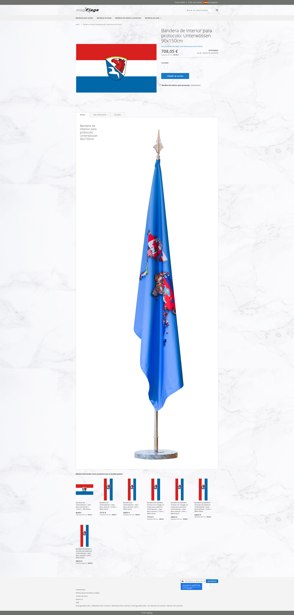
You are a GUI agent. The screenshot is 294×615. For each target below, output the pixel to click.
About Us (79, 599)
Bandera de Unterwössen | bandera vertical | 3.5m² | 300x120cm (108, 505)
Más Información (99, 115)
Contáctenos (80, 590)
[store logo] (87, 9)
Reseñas (117, 115)
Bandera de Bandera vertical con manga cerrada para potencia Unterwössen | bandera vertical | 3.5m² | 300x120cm (155, 508)
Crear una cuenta (195, 2)
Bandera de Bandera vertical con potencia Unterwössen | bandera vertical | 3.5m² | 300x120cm (203, 506)
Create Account (82, 596)
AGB (77, 602)
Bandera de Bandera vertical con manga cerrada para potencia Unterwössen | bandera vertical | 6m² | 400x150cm (179, 508)
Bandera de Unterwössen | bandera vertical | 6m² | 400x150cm (131, 505)
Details (82, 115)
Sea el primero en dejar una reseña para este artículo (182, 46)
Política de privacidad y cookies (88, 593)
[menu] (147, 18)
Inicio (77, 24)
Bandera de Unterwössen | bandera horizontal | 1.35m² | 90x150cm (83, 505)
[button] (211, 2)
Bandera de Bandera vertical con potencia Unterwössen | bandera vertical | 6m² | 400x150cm (84, 553)
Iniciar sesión (180, 2)
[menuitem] (84, 18)
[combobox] (199, 10)
